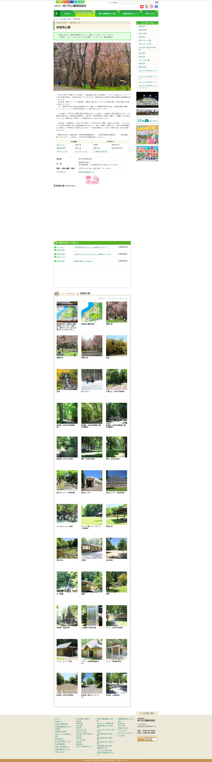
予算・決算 (121, 725)
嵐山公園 (142, 56)
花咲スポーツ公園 (145, 40)
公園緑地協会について (126, 719)
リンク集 (121, 735)
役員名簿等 (121, 723)
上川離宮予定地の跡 (100, 151)
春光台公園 (142, 33)
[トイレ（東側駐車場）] (116, 659)
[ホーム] (70, 6)
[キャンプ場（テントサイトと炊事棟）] (91, 524)
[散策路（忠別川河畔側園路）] (67, 423)
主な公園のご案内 (65, 19)
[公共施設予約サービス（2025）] (147, 106)
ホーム (56, 19)
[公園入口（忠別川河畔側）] (116, 389)
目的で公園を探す (61, 724)
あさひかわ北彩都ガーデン (148, 70)
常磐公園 (142, 26)
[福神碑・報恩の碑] (67, 625)
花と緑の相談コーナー (63, 741)
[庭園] (91, 591)
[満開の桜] (116, 322)
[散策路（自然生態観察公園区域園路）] (91, 423)
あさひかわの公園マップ (147, 82)
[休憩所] (91, 558)
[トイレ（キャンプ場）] (67, 659)
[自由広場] (116, 558)
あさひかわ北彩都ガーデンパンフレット (148, 87)
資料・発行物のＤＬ (62, 746)
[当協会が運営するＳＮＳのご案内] (149, 7)
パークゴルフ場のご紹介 (105, 750)
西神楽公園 (142, 67)
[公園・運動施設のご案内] (107, 16)
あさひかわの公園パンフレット (148, 77)
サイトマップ (122, 730)
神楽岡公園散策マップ (87, 172)
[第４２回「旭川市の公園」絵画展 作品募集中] (147, 160)
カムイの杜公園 (144, 60)
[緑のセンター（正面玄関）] (67, 490)
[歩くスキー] (91, 389)
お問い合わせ (60, 752)
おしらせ (60, 247)
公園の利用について (62, 749)
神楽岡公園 (60, 250)
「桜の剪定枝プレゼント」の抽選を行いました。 (91, 247)
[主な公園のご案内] (85, 16)
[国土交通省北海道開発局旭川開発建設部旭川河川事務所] (147, 114)
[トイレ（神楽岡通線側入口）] (91, 659)
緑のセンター (61, 145)
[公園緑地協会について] (131, 16)
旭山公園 (142, 53)
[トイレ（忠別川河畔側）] (116, 625)
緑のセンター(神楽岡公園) (105, 723)
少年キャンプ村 (62, 151)
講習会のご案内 (60, 731)
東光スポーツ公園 (145, 44)
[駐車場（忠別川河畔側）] (67, 693)
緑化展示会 (59, 739)
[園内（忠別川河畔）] (91, 456)
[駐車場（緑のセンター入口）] (91, 693)
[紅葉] (116, 355)
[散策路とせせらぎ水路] (67, 456)
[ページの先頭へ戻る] (147, 714)
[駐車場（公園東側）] (116, 693)
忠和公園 (142, 37)
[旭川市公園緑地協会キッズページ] (147, 143)
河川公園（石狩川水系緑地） (147, 48)
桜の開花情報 (60, 744)
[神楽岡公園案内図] (91, 322)
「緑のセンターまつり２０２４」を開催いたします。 (93, 254)
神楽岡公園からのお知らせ (83, 261)
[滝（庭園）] (67, 591)
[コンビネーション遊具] (67, 524)
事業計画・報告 (123, 728)
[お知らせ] (68, 16)
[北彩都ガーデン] (147, 122)
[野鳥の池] (116, 524)
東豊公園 (142, 63)
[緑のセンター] (91, 490)
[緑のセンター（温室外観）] (116, 490)
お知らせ (58, 721)
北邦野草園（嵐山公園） (105, 745)
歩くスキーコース (81, 151)
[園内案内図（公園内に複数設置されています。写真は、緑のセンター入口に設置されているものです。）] (67, 322)
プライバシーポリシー (126, 733)
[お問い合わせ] (150, 16)
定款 (119, 721)
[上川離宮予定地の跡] (91, 625)
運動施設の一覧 (102, 748)
